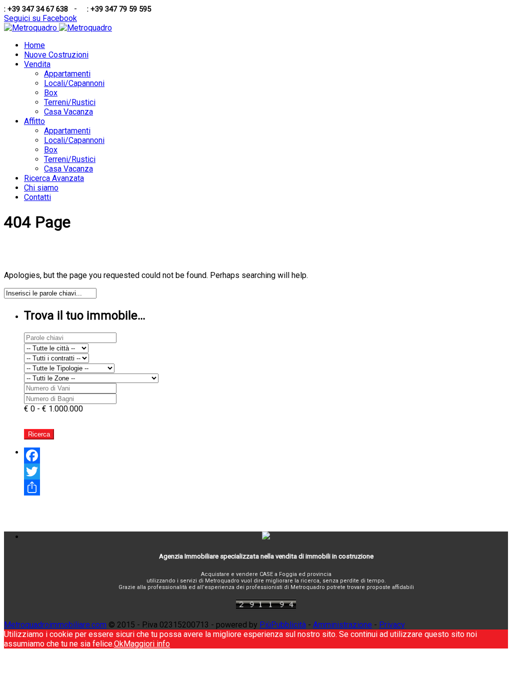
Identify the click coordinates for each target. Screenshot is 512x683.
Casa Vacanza (68, 111)
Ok (119, 643)
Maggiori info (147, 643)
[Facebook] (266, 456)
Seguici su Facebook (40, 18)
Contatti (37, 197)
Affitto (34, 121)
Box (51, 93)
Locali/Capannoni (74, 83)
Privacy (392, 625)
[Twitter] (266, 472)
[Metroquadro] (58, 27)
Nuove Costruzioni (56, 55)
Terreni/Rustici (70, 102)
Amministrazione (342, 625)
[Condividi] (266, 488)
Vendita (37, 64)
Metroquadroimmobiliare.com (55, 625)
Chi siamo (41, 187)
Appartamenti (67, 73)
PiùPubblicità (283, 625)
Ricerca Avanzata (54, 178)
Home (34, 45)
